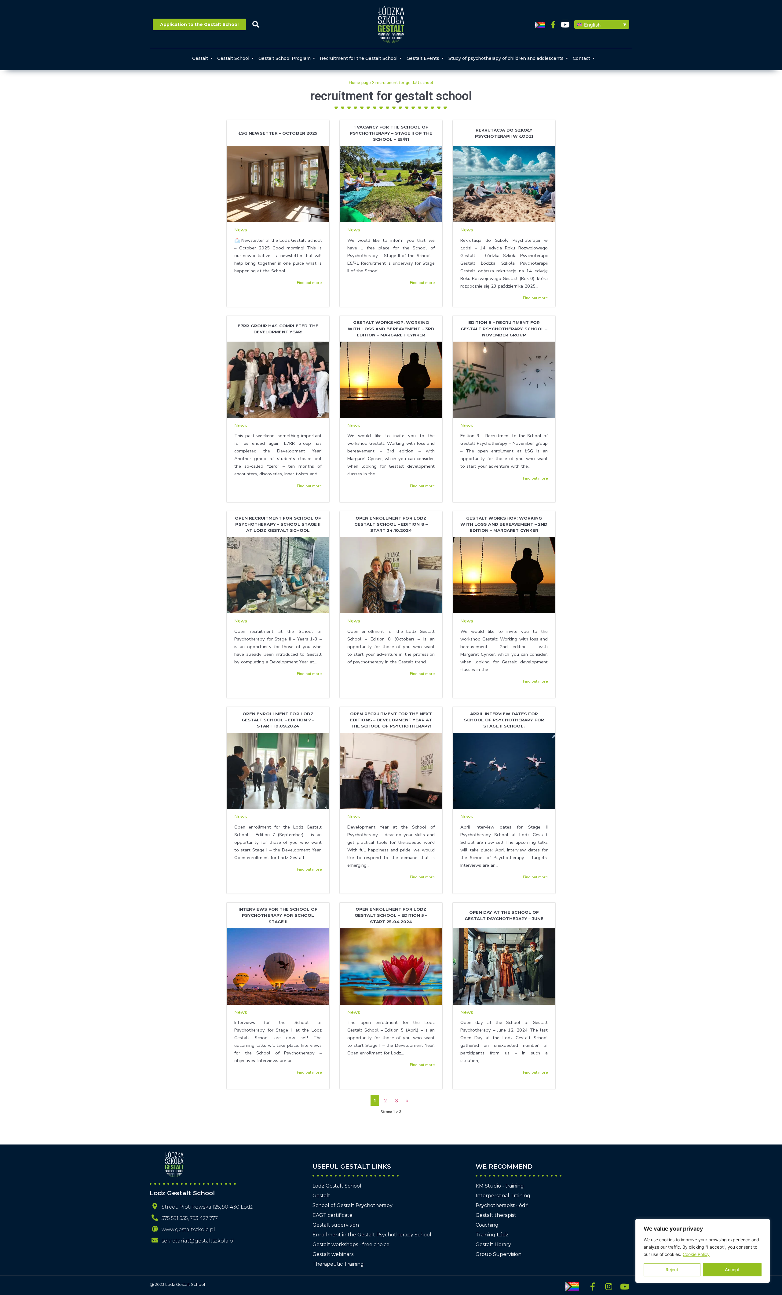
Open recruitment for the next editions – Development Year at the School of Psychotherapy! (391, 719)
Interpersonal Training (503, 1196)
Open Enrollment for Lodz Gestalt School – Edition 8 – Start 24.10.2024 (391, 524)
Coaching (487, 1225)
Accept (732, 1269)
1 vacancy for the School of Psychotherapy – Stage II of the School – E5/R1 (391, 133)
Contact (581, 58)
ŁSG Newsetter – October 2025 (278, 133)
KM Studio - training (500, 1186)
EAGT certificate (332, 1215)
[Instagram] (608, 1286)
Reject (672, 1269)
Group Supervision (498, 1254)
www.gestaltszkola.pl (188, 1229)
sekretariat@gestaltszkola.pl (198, 1241)
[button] (601, 24)
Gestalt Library (493, 1244)
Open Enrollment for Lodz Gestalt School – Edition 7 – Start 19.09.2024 (278, 719)
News (240, 230)
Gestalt (200, 58)
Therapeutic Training (338, 1264)
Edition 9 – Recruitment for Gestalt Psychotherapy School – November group (504, 328)
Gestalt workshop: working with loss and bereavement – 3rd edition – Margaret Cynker (391, 328)
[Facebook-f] (553, 25)
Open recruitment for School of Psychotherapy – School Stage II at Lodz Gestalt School (278, 524)
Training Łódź (492, 1235)
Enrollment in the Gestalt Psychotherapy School (371, 1235)
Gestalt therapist (496, 1215)
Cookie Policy (696, 1254)
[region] (702, 1251)
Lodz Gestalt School (336, 1186)
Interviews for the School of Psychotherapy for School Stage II (278, 915)
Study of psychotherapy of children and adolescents (506, 58)
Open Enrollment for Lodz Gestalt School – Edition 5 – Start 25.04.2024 (391, 915)
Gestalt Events (423, 58)
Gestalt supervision (335, 1225)
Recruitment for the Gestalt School (358, 58)
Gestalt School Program (284, 58)
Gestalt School (233, 58)
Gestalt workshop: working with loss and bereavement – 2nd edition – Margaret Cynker (503, 524)
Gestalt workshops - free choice (350, 1244)
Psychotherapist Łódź (502, 1205)
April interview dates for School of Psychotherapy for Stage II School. (504, 719)
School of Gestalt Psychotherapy (352, 1205)
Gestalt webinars (332, 1254)
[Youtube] (565, 25)
